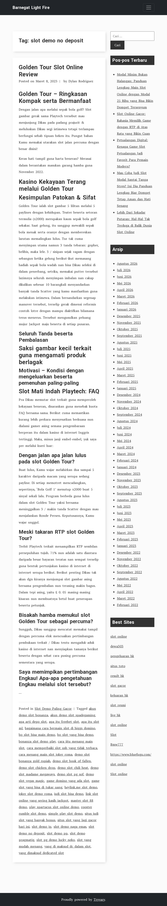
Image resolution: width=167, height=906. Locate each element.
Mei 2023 (124, 519)
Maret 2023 (126, 532)
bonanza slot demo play (37, 741)
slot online (118, 636)
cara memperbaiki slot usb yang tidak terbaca (62, 748)
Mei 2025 (124, 362)
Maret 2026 (126, 296)
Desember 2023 (128, 473)
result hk (117, 675)
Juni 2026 (124, 276)
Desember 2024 (128, 394)
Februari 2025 (127, 381)
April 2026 (125, 290)
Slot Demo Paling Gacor (53, 708)
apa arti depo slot (33, 721)
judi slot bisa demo (68, 793)
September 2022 (129, 572)
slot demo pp (57, 833)
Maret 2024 (126, 454)
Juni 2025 (124, 355)
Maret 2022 (126, 598)
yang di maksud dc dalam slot (67, 846)
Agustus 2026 (127, 263)
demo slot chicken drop (37, 767)
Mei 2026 (124, 283)
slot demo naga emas (70, 826)
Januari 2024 (126, 467)
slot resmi (118, 705)
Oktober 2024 (127, 408)
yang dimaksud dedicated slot (41, 853)
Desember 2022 (128, 552)
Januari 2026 (126, 309)
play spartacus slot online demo (54, 807)
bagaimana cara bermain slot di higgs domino (60, 728)
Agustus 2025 (127, 342)
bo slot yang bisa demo (75, 734)
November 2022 (129, 559)
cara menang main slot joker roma (45, 754)
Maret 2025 (126, 375)
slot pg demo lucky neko (55, 840)
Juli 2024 (124, 427)
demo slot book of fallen (72, 761)
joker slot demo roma (35, 793)
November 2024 (129, 401)
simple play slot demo (65, 813)
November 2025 (129, 322)
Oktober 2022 (127, 565)
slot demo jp (41, 826)
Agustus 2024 (127, 421)
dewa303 (116, 646)
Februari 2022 (127, 605)
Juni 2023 (124, 513)
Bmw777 (116, 744)
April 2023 (125, 526)
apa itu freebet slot (64, 721)
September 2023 (129, 493)
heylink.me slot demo (81, 787)
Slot (113, 734)
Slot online (118, 774)
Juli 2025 (124, 349)
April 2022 (125, 592)
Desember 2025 (128, 316)
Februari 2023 (127, 539)
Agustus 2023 (127, 500)
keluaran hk (119, 695)
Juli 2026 (124, 270)
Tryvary (99, 899)
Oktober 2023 (127, 486)
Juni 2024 (124, 434)
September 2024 (129, 414)
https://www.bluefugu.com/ (130, 754)
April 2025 (125, 368)
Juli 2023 (124, 506)
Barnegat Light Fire (31, 7)
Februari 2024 (127, 460)
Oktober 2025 (127, 329)
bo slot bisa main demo (37, 734)
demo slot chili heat (72, 767)
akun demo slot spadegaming (72, 715)
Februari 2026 (127, 303)
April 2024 (125, 447)
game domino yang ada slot (67, 780)
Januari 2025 (126, 388)
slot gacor (118, 685)
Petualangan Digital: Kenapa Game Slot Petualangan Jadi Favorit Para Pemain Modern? (132, 153)
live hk (115, 715)
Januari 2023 (126, 545)
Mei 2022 (124, 585)
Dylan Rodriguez (80, 81)
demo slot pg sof (70, 774)
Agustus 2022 (127, 578)
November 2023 (129, 480)
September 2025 (129, 335)
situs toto (117, 666)
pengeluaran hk (122, 656)
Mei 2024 (124, 441)
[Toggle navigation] (148, 7)
